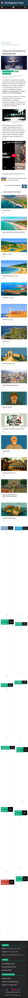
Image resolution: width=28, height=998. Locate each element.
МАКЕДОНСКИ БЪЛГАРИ (6, 73)
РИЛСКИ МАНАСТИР (8, 473)
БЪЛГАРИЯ (16, 71)
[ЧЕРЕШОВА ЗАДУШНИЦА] (14, 370)
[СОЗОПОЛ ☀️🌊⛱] (14, 283)
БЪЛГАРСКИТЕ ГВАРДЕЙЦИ (13, 185)
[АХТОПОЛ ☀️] (14, 326)
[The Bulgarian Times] (13, 7)
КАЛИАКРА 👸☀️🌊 (8, 363)
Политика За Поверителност (10, 981)
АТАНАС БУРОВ (7, 407)
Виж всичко (10, 528)
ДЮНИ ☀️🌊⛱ (6, 254)
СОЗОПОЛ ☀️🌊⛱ (8, 298)
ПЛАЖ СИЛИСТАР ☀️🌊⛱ (10, 276)
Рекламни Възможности (9, 967)
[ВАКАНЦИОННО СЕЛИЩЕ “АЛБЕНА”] (14, 217)
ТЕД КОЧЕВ (5, 451)
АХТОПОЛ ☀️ (6, 341)
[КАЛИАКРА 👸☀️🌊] (14, 348)
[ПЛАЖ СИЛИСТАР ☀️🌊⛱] (14, 261)
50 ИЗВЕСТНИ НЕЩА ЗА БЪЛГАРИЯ (13, 429)
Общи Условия (6, 978)
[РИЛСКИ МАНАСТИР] (14, 458)
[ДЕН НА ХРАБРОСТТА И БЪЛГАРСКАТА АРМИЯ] (14, 480)
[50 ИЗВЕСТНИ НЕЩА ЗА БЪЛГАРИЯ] (14, 414)
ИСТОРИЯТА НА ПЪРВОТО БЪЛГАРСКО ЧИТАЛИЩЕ (17, 179)
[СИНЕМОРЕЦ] (14, 196)
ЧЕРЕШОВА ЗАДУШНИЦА (10, 385)
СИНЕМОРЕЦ (6, 210)
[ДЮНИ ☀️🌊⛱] (14, 239)
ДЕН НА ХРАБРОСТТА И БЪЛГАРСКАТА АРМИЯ (9, 495)
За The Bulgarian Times (8, 963)
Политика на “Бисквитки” (9, 985)
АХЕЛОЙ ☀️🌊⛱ (7, 319)
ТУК (24, 174)
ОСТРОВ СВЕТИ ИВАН (9, 518)
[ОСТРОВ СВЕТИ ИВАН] (14, 503)
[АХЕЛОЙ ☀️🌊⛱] (14, 305)
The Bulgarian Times (16, 995)
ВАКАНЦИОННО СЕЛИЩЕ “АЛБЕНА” (13, 232)
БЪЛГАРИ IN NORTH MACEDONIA (8, 71)
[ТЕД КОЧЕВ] (14, 436)
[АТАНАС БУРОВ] (14, 392)
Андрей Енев (15, 75)
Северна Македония (7, 75)
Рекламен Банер (6, 970)
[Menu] (2, 7)
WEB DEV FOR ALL (15, 992)
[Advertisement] (14, 23)
